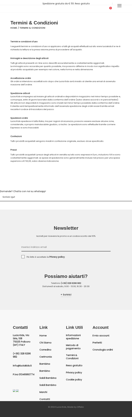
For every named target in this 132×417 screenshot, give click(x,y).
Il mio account (101, 335)
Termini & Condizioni (72, 357)
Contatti (44, 399)
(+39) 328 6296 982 (71, 283)
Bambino (44, 371)
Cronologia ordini (103, 349)
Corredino (45, 349)
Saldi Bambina (47, 378)
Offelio (80, 406)
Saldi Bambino (47, 385)
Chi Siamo (45, 342)
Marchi (43, 392)
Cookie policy (74, 379)
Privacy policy (74, 372)
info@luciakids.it (22, 365)
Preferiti (97, 342)
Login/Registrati (101, 3)
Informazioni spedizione (73, 337)
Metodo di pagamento (73, 347)
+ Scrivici (66, 294)
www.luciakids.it (105, 46)
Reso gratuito (74, 365)
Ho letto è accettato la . (46, 256)
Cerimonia (45, 356)
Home (13, 27)
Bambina (44, 363)
